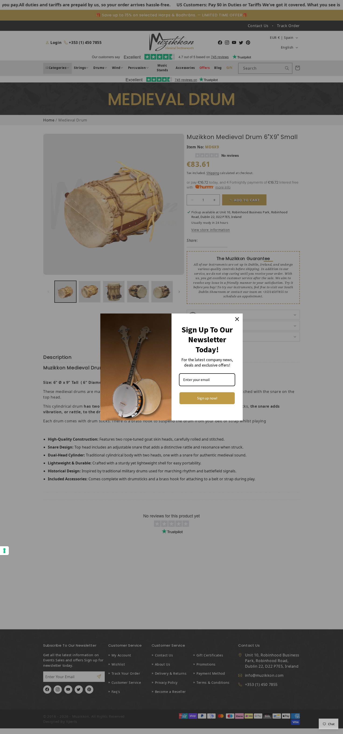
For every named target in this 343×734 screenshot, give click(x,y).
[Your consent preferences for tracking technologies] (4, 550)
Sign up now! (207, 398)
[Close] (237, 319)
